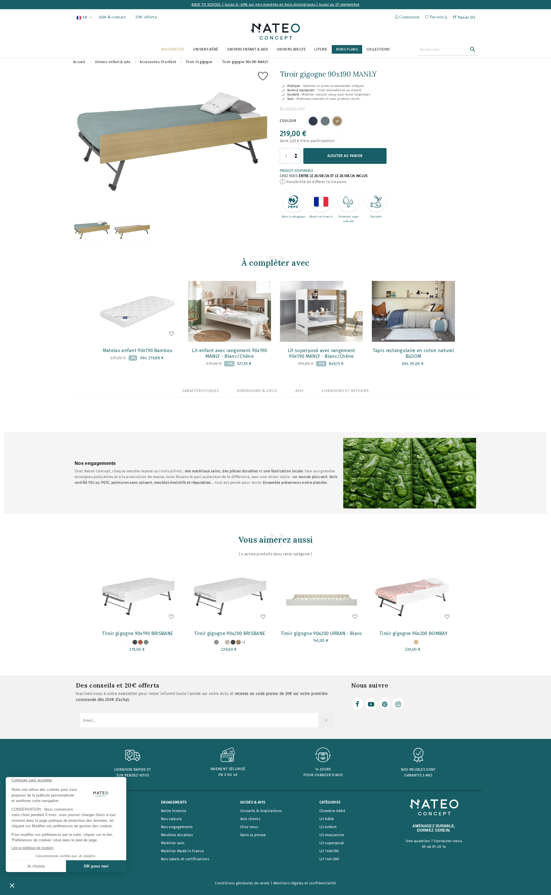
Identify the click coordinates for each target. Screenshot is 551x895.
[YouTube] (371, 703)
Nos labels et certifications (185, 859)
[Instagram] (398, 703)
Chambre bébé (332, 811)
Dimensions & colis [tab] (257, 391)
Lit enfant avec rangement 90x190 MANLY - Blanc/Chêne (229, 353)
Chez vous (249, 827)
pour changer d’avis (323, 775)
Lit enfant (328, 827)
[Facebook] (357, 703)
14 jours (323, 769)
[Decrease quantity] (295, 157)
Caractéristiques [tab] (200, 391)
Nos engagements (177, 827)
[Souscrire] (326, 720)
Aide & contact (112, 17)
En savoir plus (292, 108)
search (472, 49)
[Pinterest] (385, 703)
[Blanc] (129, 642)
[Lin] (227, 642)
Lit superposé (331, 843)
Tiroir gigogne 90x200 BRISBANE (229, 633)
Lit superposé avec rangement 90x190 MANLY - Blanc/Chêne (321, 353)
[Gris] (216, 642)
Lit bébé (326, 819)
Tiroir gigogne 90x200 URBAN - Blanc (321, 633)
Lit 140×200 (329, 859)
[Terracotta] (140, 642)
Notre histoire (173, 811)
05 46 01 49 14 (434, 846)
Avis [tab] (299, 391)
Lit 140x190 (329, 851)
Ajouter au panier (344, 156)
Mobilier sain (173, 843)
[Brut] (416, 642)
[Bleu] (313, 121)
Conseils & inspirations (261, 811)
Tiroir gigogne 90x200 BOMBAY (413, 633)
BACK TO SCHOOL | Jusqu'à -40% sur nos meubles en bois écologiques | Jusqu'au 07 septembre (275, 4)
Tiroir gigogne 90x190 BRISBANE (137, 633)
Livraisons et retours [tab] (345, 391)
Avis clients (250, 819)
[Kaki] (146, 642)
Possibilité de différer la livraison (315, 182)
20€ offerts (146, 17)
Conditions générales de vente (242, 883)
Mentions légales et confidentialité (304, 883)
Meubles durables (177, 835)
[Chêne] (337, 121)
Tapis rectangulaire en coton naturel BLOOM (413, 353)
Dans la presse (253, 835)
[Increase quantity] (295, 154)
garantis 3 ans (418, 775)
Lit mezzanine (331, 835)
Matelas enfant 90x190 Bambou (138, 350)
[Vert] (325, 121)
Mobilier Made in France (182, 851)
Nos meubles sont (418, 769)
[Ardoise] (135, 642)
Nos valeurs (171, 819)
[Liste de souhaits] (262, 77)
